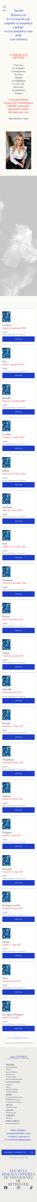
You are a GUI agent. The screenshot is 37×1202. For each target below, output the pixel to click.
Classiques (9, 1085)
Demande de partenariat (12, 1124)
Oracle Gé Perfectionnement (14, 1079)
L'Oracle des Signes (11, 1107)
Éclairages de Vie (10, 1074)
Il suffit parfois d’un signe (13, 1100)
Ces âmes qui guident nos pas (14, 1097)
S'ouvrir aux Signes (11, 1077)
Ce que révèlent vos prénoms (14, 1102)
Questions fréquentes (12, 1089)
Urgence (8, 1087)
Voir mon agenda (10, 1113)
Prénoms (8, 1070)
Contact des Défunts (12, 1072)
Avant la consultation (12, 1092)
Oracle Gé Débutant (11, 1067)
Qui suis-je (9, 1118)
